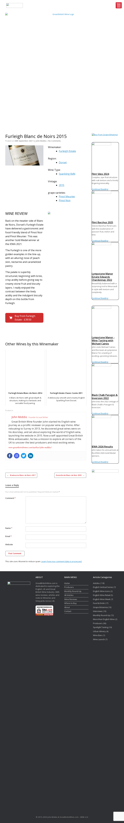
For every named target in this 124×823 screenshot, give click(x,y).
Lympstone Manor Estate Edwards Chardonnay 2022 (102, 277)
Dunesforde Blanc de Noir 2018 (70, 475)
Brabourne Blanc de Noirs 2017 (21, 475)
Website (9, 544)
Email (8, 536)
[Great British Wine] (62, 69)
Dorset (63, 162)
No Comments (54, 141)
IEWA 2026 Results (102, 446)
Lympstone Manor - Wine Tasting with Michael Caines (103, 340)
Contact (67, 611)
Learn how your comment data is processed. (61, 561)
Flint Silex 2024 (100, 174)
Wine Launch (99, 639)
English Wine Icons (101, 591)
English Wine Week (101, 599)
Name (8, 528)
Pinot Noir (65, 200)
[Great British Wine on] (110, 69)
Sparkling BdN (67, 173)
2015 (61, 185)
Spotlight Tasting (100, 627)
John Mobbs (41, 141)
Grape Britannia (100, 607)
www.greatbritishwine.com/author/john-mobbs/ (30, 447)
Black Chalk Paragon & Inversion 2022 (105, 396)
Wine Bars (97, 635)
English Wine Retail (101, 595)
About (67, 607)
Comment (10, 498)
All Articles (68, 595)
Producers (69, 587)
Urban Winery (99, 631)
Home (67, 583)
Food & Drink (99, 603)
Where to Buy (70, 603)
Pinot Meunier (67, 196)
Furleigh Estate (67, 151)
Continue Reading (100, 189)
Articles (96, 583)
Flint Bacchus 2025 (102, 222)
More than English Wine (104, 619)
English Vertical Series (103, 587)
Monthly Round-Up (72, 591)
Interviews (98, 611)
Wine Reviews (70, 599)
